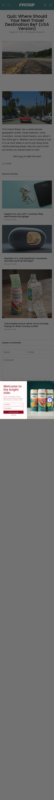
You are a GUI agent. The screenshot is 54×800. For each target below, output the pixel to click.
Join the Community (13, 412)
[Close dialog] (53, 382)
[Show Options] (22, 404)
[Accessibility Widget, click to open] (50, 400)
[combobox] (13, 404)
